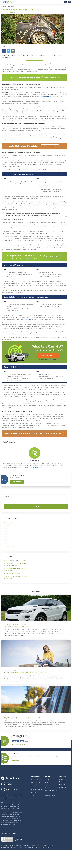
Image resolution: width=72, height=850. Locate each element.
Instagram (63, 787)
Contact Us (48, 793)
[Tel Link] (65, 2)
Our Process (7, 540)
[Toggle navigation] (69, 2)
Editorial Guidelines (50, 795)
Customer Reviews (36, 789)
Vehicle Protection (9, 546)
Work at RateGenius (51, 790)
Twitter (62, 779)
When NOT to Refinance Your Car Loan (15, 560)
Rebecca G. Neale (50, 134)
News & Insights (35, 782)
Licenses (3, 828)
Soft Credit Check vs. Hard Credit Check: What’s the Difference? (25, 672)
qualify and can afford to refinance (15, 332)
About (47, 779)
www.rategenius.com (36, 467)
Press (46, 782)
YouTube (63, 781)
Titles (5, 543)
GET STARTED (15, 760)
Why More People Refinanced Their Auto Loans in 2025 (22, 718)
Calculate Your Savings (49, 146)
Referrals (47, 787)
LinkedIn (63, 784)
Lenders (6, 534)
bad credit (28, 319)
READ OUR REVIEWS (17, 744)
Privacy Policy (25, 845)
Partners (47, 785)
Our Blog (33, 792)
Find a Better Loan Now (54, 433)
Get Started (17, 482)
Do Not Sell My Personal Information (42, 845)
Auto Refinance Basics (10, 525)
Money (6, 537)
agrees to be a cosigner (47, 96)
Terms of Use (15, 845)
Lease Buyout (8, 531)
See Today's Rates (50, 78)
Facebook (63, 776)
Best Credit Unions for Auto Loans (13, 573)
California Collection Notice (8, 847)
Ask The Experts (8, 522)
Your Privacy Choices (7, 833)
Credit (5, 528)
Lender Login (5, 845)
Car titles (56, 107)
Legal (20, 847)
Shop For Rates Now (52, 257)
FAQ (32, 795)
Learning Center (36, 779)
